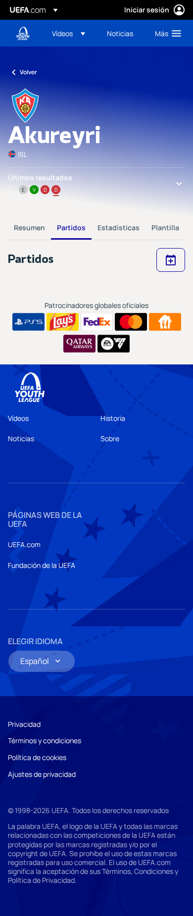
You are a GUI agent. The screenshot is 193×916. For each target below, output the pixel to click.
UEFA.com (24, 544)
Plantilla (165, 227)
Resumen (29, 227)
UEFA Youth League (23, 33)
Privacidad (24, 724)
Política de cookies (37, 757)
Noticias (21, 438)
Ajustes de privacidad (42, 774)
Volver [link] (28, 72)
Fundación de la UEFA (41, 565)
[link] (120, 33)
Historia (112, 418)
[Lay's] (63, 322)
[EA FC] (113, 344)
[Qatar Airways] (79, 344)
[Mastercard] (131, 322)
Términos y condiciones (44, 740)
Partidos (71, 227)
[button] (69, 33)
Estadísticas (118, 227)
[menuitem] (71, 33)
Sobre (109, 438)
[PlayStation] (28, 322)
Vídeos (18, 418)
